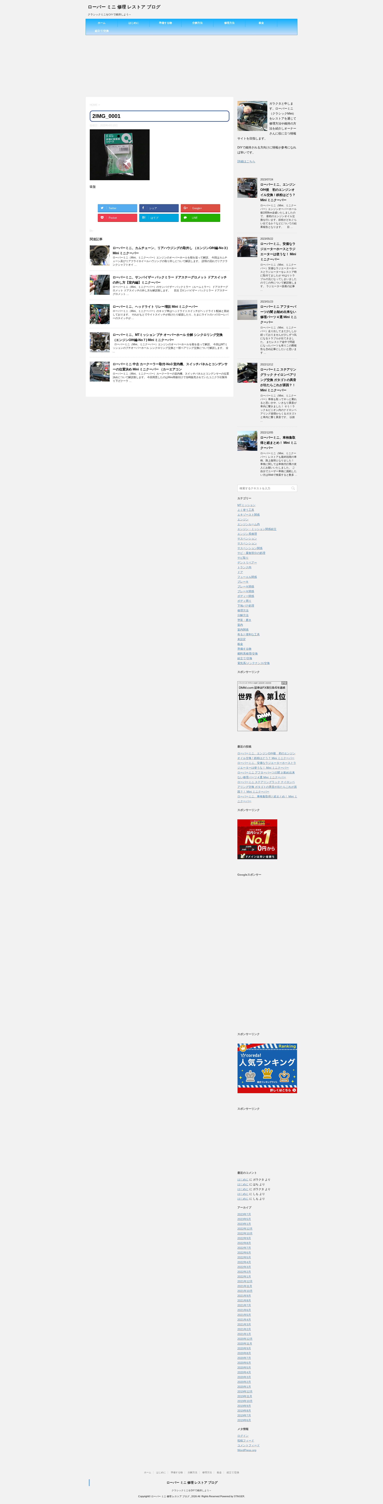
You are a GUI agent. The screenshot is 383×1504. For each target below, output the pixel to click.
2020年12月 (245, 1338)
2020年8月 (244, 1353)
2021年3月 (244, 1324)
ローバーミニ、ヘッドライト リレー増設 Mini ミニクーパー (155, 306)
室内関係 (243, 629)
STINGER (239, 1496)
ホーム (102, 22)
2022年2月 (244, 1271)
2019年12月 (245, 1391)
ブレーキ (243, 581)
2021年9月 (244, 1295)
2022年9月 (244, 1238)
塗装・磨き (244, 620)
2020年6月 (244, 1362)
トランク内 (244, 567)
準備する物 (165, 22)
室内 (240, 624)
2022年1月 (244, 1276)
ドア (240, 572)
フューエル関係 (247, 576)
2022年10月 (245, 1233)
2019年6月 (244, 1420)
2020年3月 (244, 1377)
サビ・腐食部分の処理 (251, 553)
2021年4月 (244, 1319)
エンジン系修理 (247, 533)
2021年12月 (245, 1281)
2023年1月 (244, 1223)
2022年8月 (244, 1243)
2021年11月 (244, 1286)
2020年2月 (244, 1381)
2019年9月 (244, 1405)
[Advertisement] (191, 65)
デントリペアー (247, 562)
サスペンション (247, 538)
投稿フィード (245, 1440)
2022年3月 (244, 1267)
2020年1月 (244, 1386)
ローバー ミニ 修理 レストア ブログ (124, 7)
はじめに (133, 22)
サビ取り (243, 557)
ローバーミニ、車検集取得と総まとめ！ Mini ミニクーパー (278, 443)
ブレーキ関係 (245, 586)
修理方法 (229, 22)
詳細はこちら (246, 161)
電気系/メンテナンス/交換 (253, 663)
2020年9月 (244, 1348)
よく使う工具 (245, 509)
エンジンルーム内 (248, 524)
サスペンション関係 (250, 548)
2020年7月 (244, 1358)
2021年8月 (244, 1300)
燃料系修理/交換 (247, 653)
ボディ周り (244, 600)
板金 (261, 22)
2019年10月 (245, 1401)
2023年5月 (244, 1219)
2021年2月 (244, 1329)
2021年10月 (245, 1290)
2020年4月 (244, 1372)
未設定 (241, 639)
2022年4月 (244, 1262)
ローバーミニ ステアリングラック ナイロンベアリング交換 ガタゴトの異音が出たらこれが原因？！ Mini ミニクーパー (278, 380)
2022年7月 (244, 1247)
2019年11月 (244, 1396)
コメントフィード (248, 1445)
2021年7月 (244, 1305)
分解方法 (197, 22)
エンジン (243, 519)
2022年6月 (244, 1252)
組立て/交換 (102, 30)
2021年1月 (244, 1334)
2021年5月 (244, 1314)
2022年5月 (244, 1257)
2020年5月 (244, 1367)
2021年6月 (244, 1310)
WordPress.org (246, 1450)
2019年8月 (244, 1410)
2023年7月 (244, 1214)
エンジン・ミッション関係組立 (256, 529)
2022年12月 (245, 1228)
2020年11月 (244, 1343)
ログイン (243, 1435)
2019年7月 (244, 1415)
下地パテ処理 (245, 605)
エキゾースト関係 (248, 514)
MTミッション (246, 505)
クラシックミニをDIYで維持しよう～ (191, 1490)
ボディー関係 (245, 596)
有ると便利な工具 (248, 634)
